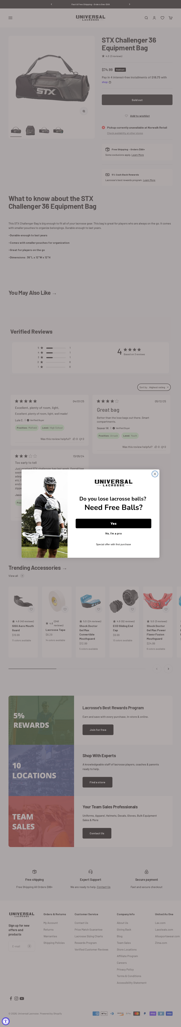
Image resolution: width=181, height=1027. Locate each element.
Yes (113, 523)
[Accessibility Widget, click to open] (6, 1021)
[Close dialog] (155, 474)
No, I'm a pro (113, 533)
